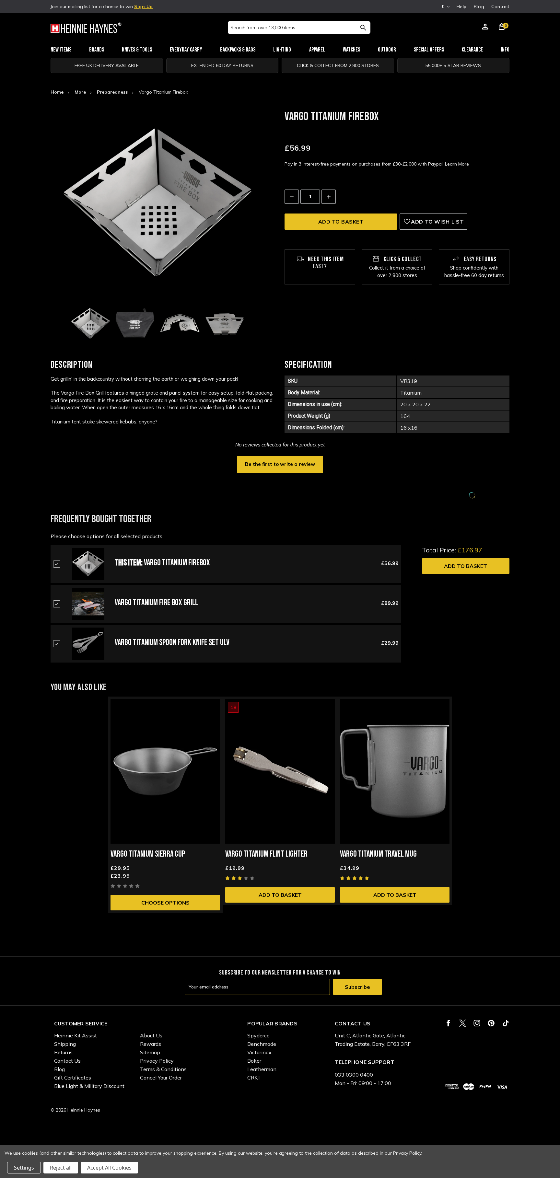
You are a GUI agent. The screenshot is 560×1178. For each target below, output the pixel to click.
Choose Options (165, 902)
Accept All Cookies (109, 1167)
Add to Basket (465, 566)
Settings (24, 1167)
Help (462, 6)
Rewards (150, 1044)
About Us (151, 1035)
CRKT (254, 1077)
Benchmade (261, 1044)
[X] (462, 1023)
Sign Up (143, 6)
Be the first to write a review (280, 464)
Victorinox (259, 1052)
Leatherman (261, 1069)
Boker (254, 1060)
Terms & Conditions (163, 1069)
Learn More (457, 164)
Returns (63, 1052)
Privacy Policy (157, 1060)
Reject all (61, 1167)
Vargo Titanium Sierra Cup (148, 854)
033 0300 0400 (354, 1074)
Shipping (65, 1044)
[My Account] (485, 27)
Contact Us (67, 1060)
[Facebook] (448, 1023)
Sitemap (150, 1052)
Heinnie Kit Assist (75, 1035)
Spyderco (258, 1035)
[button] (280, 463)
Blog (479, 6)
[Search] (363, 27)
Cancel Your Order (161, 1077)
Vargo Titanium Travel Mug (378, 854)
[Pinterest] (491, 1023)
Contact (500, 6)
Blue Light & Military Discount (89, 1086)
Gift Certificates (72, 1077)
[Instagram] (476, 1023)
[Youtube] (505, 1023)
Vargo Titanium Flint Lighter (266, 854)
